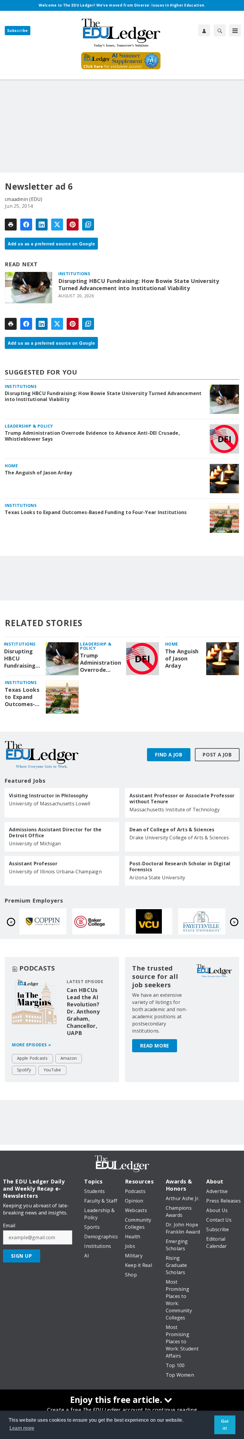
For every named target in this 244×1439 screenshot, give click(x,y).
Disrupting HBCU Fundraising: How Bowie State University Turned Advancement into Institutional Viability (138, 285)
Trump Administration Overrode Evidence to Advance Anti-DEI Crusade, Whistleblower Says (92, 436)
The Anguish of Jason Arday (38, 473)
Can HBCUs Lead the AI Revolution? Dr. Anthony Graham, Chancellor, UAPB (83, 1011)
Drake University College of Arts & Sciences (179, 837)
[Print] (11, 224)
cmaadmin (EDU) (24, 199)
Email (9, 1225)
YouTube (52, 1070)
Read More (154, 1045)
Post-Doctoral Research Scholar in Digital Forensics (179, 866)
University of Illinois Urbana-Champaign (55, 871)
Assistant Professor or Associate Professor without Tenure (182, 798)
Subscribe (17, 30)
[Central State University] (58, 921)
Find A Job (168, 754)
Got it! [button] (225, 1425)
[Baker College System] (217, 921)
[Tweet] (57, 224)
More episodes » (31, 1044)
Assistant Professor (33, 864)
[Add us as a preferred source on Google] (88, 224)
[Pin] (73, 224)
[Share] (26, 224)
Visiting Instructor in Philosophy (48, 796)
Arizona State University (157, 877)
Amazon (68, 1058)
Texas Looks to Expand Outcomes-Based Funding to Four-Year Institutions (96, 512)
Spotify (24, 1070)
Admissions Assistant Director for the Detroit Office (55, 832)
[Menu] (235, 30)
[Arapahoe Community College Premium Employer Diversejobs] (111, 921)
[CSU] (164, 921)
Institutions (74, 273)
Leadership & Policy (29, 426)
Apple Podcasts (32, 1058)
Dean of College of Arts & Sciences (172, 830)
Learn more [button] (22, 1428)
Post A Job (217, 754)
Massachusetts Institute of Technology (174, 809)
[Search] (220, 30)
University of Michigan (35, 843)
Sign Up (21, 1256)
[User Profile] (204, 30)
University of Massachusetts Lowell (49, 803)
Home (11, 465)
